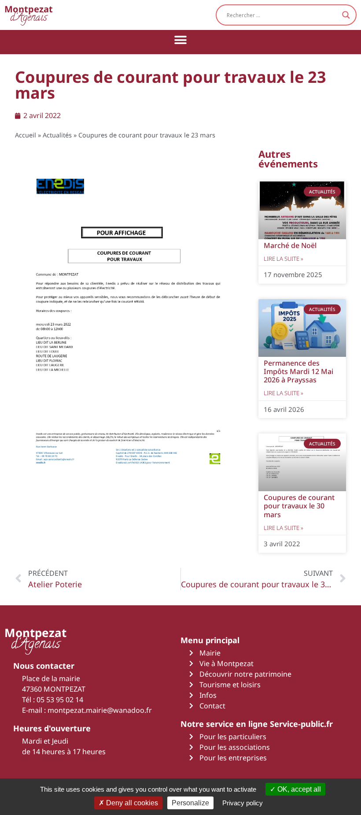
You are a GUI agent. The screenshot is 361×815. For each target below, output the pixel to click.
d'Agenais (28, 14)
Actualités (57, 135)
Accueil (25, 135)
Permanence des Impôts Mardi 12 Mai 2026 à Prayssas (298, 371)
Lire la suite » (283, 259)
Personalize (190, 803)
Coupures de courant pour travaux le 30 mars (299, 506)
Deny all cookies (131, 803)
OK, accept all (298, 789)
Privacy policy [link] (242, 803)
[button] (181, 40)
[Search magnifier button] (346, 15)
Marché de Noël (290, 245)
